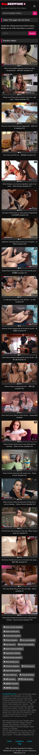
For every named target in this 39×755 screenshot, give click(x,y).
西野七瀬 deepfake (26, 679)
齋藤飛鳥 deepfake (12, 688)
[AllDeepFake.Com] (16, 4)
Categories (19, 741)
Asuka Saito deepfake (13, 635)
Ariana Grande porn (12, 631)
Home (9, 741)
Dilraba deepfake (11, 640)
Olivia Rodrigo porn (12, 662)
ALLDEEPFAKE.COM (9, 694)
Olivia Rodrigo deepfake (13, 657)
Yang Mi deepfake (28, 675)
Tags (19, 744)
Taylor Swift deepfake (13, 670)
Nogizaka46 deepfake (13, 653)
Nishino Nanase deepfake (14, 648)
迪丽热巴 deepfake (12, 683)
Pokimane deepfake (12, 666)
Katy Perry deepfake (27, 644)
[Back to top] (32, 749)
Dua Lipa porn (10, 644)
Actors (29, 741)
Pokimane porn (29, 666)
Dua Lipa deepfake (28, 640)
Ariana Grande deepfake (14, 627)
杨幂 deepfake (10, 679)
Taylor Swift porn (11, 675)
